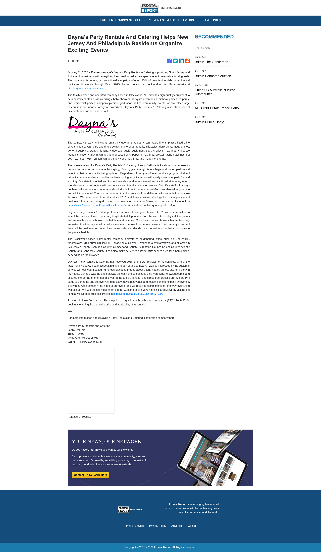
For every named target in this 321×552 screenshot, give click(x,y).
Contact (192, 525)
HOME (103, 20)
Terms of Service (134, 525)
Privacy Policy (157, 525)
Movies (158, 20)
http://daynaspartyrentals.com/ (85, 88)
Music (171, 20)
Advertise (177, 525)
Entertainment (121, 20)
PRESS (218, 20)
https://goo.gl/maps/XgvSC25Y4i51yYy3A (138, 293)
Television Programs (194, 20)
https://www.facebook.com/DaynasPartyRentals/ (96, 205)
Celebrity (143, 20)
